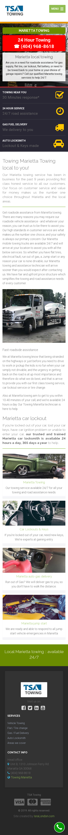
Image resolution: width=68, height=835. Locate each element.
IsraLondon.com (44, 816)
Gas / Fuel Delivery (18, 733)
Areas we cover (16, 743)
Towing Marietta (21, 777)
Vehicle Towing (16, 723)
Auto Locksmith (16, 738)
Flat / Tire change (17, 728)
